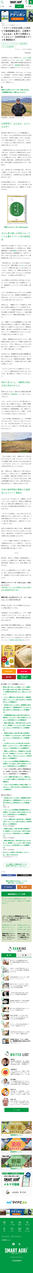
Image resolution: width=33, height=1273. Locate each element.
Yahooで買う (24, 671)
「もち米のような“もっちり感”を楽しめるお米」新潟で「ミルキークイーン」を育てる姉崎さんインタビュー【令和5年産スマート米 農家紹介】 (17, 745)
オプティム (5, 43)
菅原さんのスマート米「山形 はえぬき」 (16, 227)
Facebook (9, 887)
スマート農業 (27, 57)
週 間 (9, 955)
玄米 (2, 625)
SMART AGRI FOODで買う (24, 677)
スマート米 (14, 43)
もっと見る (16, 1110)
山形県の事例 (23, 43)
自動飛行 (17, 295)
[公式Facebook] (13, 1244)
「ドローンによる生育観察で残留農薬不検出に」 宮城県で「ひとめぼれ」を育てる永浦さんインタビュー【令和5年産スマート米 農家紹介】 (17, 763)
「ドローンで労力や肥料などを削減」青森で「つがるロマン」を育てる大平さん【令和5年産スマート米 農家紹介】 (17, 787)
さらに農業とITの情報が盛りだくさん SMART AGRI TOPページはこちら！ (16, 865)
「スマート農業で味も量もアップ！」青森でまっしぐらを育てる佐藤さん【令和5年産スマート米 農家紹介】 (17, 779)
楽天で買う (9, 677)
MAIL (25, 887)
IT (30, 60)
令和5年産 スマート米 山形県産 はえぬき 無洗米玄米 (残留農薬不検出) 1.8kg (16, 589)
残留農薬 (17, 65)
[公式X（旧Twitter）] (19, 1244)
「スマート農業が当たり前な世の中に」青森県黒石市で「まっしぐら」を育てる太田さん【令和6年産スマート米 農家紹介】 (17, 699)
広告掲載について (6, 1240)
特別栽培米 (14, 394)
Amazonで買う (9, 671)
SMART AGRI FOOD (16, 640)
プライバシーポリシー (16, 1236)
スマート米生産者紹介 (8, 46)
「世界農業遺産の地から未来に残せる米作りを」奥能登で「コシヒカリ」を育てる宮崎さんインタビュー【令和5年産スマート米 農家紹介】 (17, 717)
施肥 (6, 322)
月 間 (24, 955)
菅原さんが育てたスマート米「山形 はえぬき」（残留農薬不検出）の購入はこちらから (15, 91)
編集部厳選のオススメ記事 (16, 894)
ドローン (23, 265)
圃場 (14, 250)
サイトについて (5, 1236)
